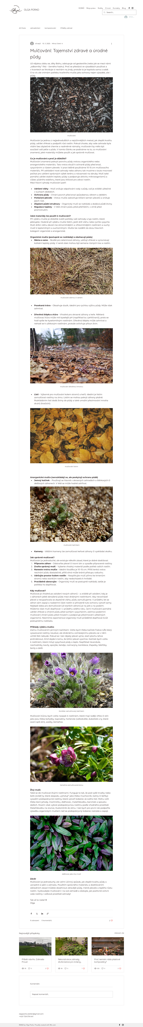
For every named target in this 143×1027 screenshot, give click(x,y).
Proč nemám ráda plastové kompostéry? (107, 960)
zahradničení (35, 28)
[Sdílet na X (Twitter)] (37, 914)
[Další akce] (111, 43)
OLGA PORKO (31, 9)
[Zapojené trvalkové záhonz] (71, 946)
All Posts (22, 28)
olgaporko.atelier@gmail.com (31, 1014)
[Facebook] (129, 8)
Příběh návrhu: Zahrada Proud (33, 960)
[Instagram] (132, 8)
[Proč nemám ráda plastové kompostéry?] (108, 946)
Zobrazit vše (119, 933)
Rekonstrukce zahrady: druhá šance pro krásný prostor (69, 960)
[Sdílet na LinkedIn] (42, 914)
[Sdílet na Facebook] (31, 914)
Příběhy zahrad (66, 28)
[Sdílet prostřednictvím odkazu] (48, 914)
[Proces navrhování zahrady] (35, 946)
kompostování (50, 28)
